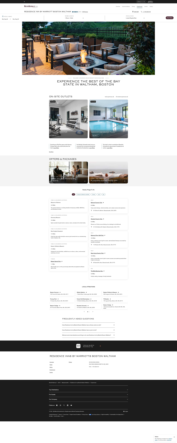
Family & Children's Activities (83, 194)
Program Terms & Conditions (75, 414)
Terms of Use (65, 414)
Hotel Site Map (57, 416)
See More (51, 151)
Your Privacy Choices (95, 414)
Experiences (139, 6)
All (73, 194)
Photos (70, 362)
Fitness (93, 194)
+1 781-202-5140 (147, 11)
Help (62, 416)
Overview (118, 6)
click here (169, 440)
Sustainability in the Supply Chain (116, 414)
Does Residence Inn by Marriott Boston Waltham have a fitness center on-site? (81, 325)
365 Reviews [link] (85, 11)
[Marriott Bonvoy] (149, 2)
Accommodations (126, 6)
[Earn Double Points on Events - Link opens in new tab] (68, 172)
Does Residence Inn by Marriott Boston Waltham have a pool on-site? (79, 330)
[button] (141, 2)
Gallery (151, 6)
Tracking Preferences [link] (53, 414)
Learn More (54, 135)
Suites (51, 364)
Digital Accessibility (105, 414)
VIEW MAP (136, 11)
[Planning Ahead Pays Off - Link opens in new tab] (108, 172)
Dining (133, 6)
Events (146, 6)
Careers (60, 414)
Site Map (50, 416)
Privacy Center (85, 414)
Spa (103, 194)
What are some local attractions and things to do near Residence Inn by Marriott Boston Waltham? (86, 335)
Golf (99, 194)
